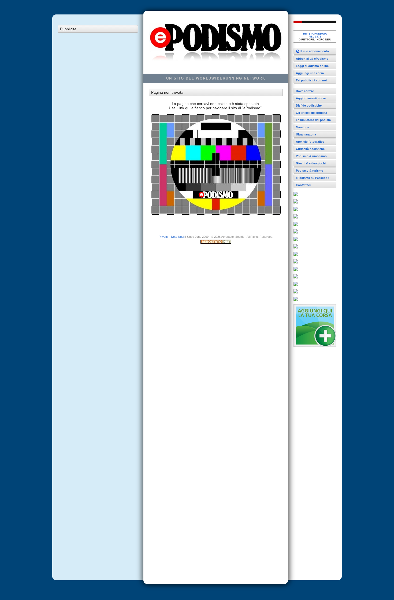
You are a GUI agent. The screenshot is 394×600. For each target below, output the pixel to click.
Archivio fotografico (310, 141)
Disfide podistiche (309, 105)
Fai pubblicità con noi (311, 80)
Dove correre (305, 91)
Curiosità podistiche (310, 148)
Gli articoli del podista (311, 112)
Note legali (177, 236)
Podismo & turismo (309, 170)
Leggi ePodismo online (312, 65)
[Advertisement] (98, 115)
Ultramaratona (306, 134)
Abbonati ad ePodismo (312, 58)
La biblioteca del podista (313, 120)
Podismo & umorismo (311, 156)
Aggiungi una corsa (310, 73)
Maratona (302, 127)
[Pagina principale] (314, 22)
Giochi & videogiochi (311, 163)
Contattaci (303, 185)
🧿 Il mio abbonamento (312, 51)
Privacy (164, 236)
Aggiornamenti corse (311, 98)
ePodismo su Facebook (312, 177)
